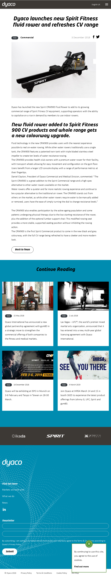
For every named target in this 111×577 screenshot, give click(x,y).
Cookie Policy (62, 573)
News (5, 502)
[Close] (89, 543)
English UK (96, 4)
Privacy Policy (26, 573)
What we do (8, 496)
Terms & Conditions (44, 573)
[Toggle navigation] (106, 4)
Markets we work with (13, 489)
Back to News (22, 250)
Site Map (75, 573)
